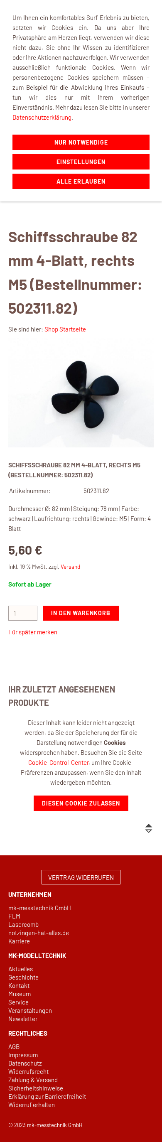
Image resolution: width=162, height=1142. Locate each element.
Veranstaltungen (30, 1010)
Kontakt (18, 985)
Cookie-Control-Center (58, 762)
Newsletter (22, 1018)
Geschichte (23, 977)
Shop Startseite (65, 329)
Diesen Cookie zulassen (81, 803)
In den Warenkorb (80, 612)
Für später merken (32, 632)
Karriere (19, 941)
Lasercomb (23, 924)
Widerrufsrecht (28, 1071)
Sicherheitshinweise (35, 1088)
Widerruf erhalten (31, 1104)
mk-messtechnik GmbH (39, 907)
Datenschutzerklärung (41, 117)
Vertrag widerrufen (81, 877)
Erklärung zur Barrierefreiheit (47, 1096)
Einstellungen (81, 161)
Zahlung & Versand (33, 1079)
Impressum (23, 1054)
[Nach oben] (149, 828)
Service (18, 1002)
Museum (19, 993)
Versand (70, 566)
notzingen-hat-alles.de (38, 932)
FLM (14, 916)
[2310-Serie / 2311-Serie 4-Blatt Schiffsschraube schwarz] (81, 392)
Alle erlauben (81, 181)
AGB (14, 1046)
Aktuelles (20, 969)
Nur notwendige (81, 142)
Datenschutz (25, 1063)
